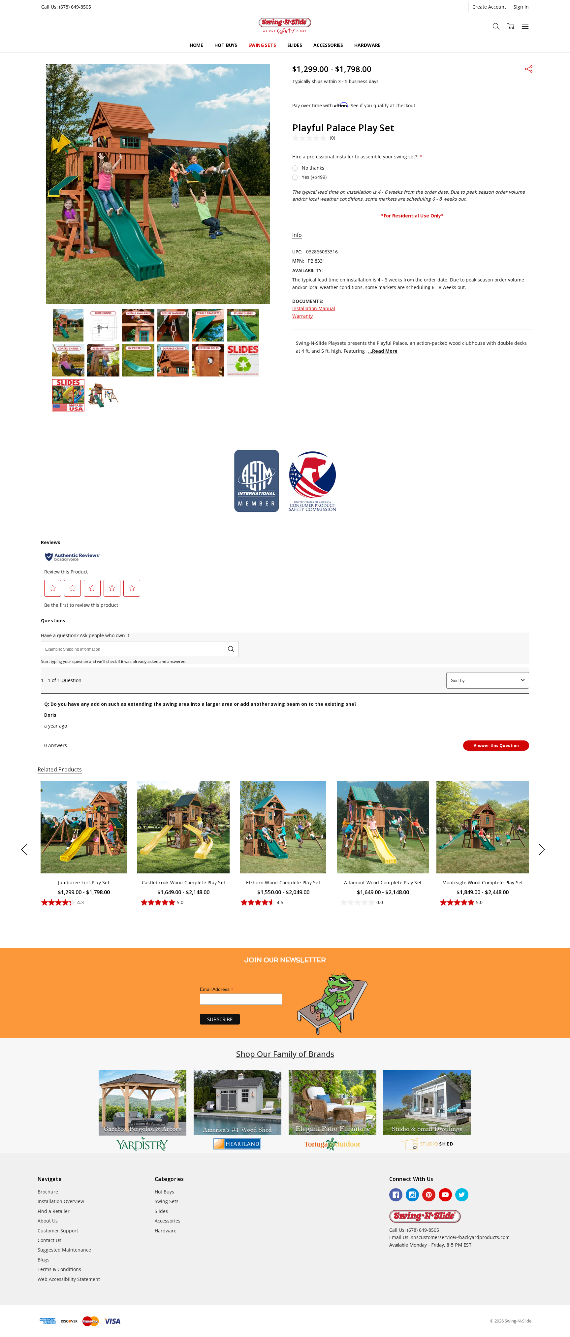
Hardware (367, 45)
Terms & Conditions (59, 1269)
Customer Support (58, 1230)
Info (297, 235)
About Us (48, 1221)
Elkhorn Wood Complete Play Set (283, 882)
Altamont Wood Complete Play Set (383, 882)
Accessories (328, 45)
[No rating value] (311, 138)
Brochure (48, 1192)
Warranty (302, 316)
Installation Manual (313, 308)
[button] (142, 1111)
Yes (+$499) (314, 177)
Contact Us (49, 1240)
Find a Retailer (54, 1211)
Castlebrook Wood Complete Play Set (183, 882)
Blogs (43, 1259)
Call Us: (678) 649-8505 (66, 7)
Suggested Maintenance (64, 1250)
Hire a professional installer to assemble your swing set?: (357, 156)
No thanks (313, 168)
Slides (294, 45)
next (542, 849)
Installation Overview (61, 1201)
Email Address (217, 989)
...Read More (382, 351)
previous (24, 849)
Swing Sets (262, 45)
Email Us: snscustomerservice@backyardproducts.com (449, 1237)
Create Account (489, 7)
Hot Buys (225, 45)
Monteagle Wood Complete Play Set (482, 882)
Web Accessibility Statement (69, 1279)
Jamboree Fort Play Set (84, 882)
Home (196, 45)
